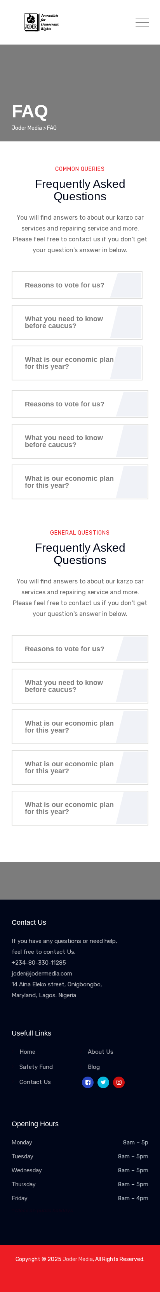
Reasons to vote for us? (64, 285)
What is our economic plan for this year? (69, 363)
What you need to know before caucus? (64, 322)
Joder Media (78, 1259)
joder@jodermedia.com (42, 973)
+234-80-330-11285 (39, 962)
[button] (77, 285)
